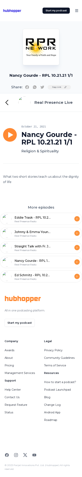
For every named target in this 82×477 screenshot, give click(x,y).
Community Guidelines (59, 358)
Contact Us (12, 397)
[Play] (10, 135)
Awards (9, 350)
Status (9, 412)
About (9, 358)
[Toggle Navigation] (77, 11)
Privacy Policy (53, 350)
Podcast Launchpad (57, 389)
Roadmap (50, 420)
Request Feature (16, 405)
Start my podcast (56, 10)
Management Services (20, 373)
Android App (52, 412)
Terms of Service (55, 365)
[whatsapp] (34, 87)
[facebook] (27, 87)
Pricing (9, 365)
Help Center (13, 389)
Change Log (52, 405)
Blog (47, 397)
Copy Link (56, 87)
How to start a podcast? (60, 382)
